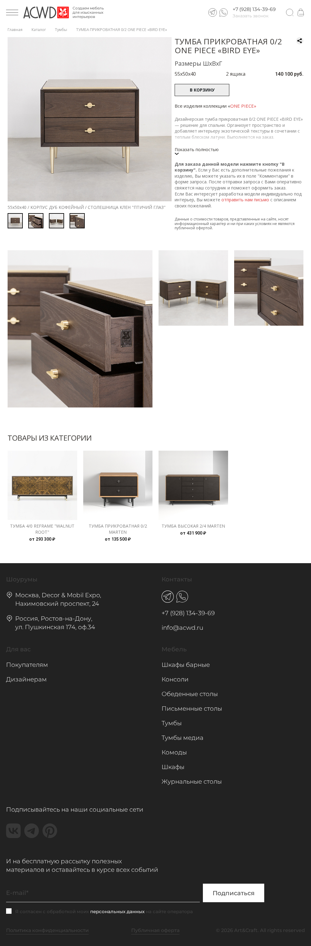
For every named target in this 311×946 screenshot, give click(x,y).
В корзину (202, 90)
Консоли (175, 679)
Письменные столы (192, 708)
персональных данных (117, 911)
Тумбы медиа (182, 737)
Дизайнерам (26, 679)
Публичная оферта (155, 930)
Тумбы (172, 723)
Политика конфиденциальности (47, 930)
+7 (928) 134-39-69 (254, 9)
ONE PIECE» (243, 106)
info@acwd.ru (182, 627)
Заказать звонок (250, 16)
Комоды (174, 752)
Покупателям (27, 664)
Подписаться (234, 893)
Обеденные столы (190, 694)
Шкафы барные (186, 664)
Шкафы (173, 767)
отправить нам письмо (245, 200)
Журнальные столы (192, 781)
